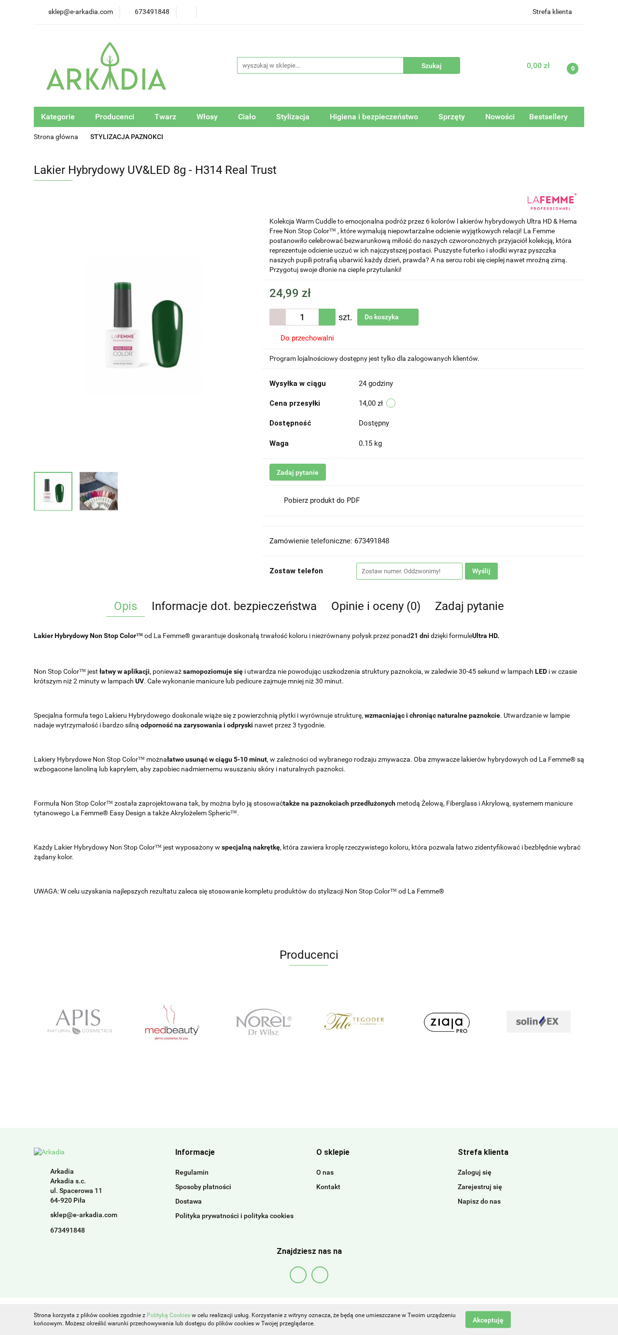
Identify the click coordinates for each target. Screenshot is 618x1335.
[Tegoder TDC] (263, 1021)
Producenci (115, 116)
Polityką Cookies (168, 1315)
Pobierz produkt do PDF (322, 500)
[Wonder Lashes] (538, 1021)
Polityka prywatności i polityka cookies (234, 1216)
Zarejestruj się (480, 1187)
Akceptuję (488, 1319)
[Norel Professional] (171, 1021)
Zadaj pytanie (298, 472)
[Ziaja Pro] (355, 1021)
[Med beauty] (80, 1021)
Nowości (500, 116)
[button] (195, 1152)
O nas (325, 1172)
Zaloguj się (475, 1172)
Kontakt (328, 1187)
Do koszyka (382, 317)
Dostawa (188, 1201)
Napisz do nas (479, 1201)
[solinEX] (446, 1021)
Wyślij (481, 571)
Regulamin (192, 1172)
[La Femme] (552, 201)
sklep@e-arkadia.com (83, 1215)
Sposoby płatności (203, 1187)
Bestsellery (548, 116)
